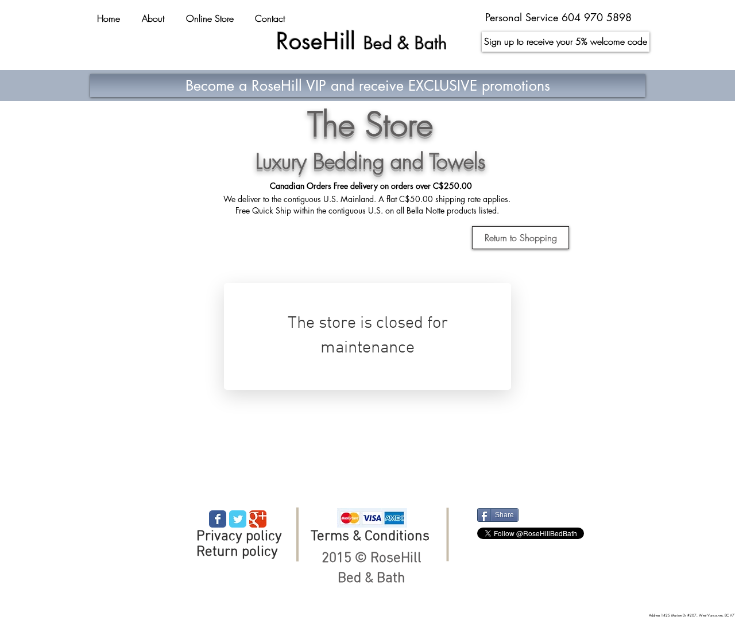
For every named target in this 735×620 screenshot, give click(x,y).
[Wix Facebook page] (217, 519)
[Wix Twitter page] (237, 519)
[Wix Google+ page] (257, 519)
